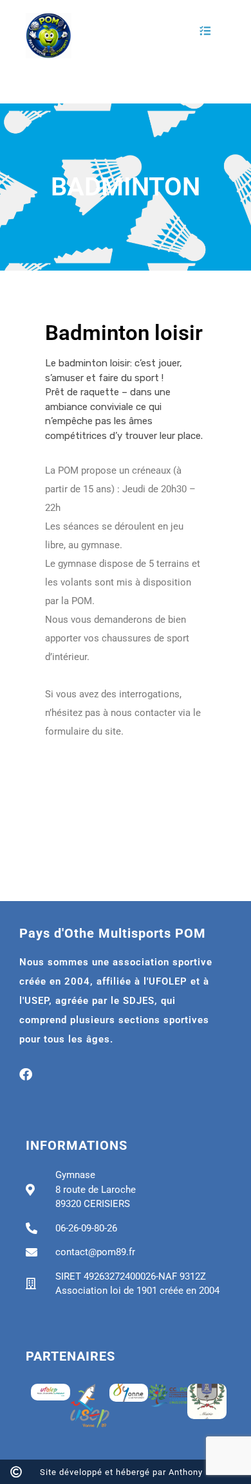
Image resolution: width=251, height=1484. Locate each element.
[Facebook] (26, 1074)
